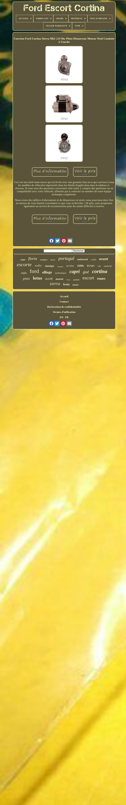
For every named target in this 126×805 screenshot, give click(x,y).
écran (90, 265)
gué (86, 271)
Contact (64, 301)
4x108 (49, 278)
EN (61, 317)
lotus (37, 278)
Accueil (64, 296)
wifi (99, 266)
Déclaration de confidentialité (64, 306)
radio (38, 265)
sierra (55, 283)
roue (22, 260)
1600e (80, 265)
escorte (24, 264)
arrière (70, 265)
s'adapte (60, 266)
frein (66, 284)
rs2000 (93, 260)
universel (82, 259)
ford (34, 271)
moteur (59, 279)
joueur (76, 285)
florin (32, 258)
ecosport (43, 260)
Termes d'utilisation (64, 312)
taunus (52, 260)
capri (74, 271)
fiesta (68, 280)
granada (76, 280)
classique (49, 266)
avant (103, 259)
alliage (47, 272)
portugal (66, 258)
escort (88, 277)
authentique (60, 273)
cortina (99, 271)
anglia (24, 273)
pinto (26, 278)
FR (67, 317)
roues (101, 278)
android (107, 266)
